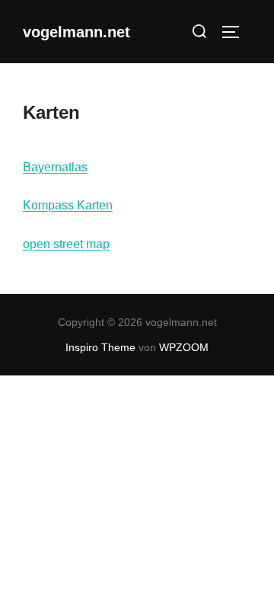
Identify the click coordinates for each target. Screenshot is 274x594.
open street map (66, 244)
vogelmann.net (76, 32)
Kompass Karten (68, 205)
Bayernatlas (55, 167)
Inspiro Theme (100, 347)
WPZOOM (184, 347)
